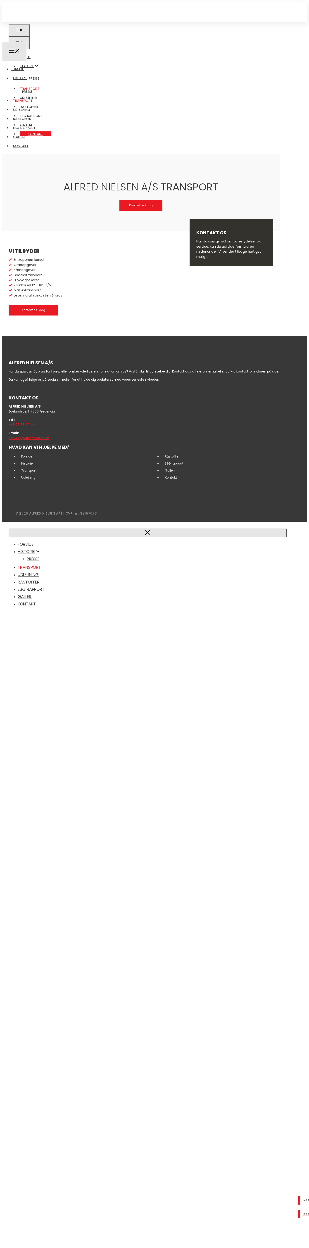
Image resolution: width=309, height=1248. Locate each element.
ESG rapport (24, 127)
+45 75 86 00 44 (22, 424)
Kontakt (35, 133)
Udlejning (21, 109)
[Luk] (148, 533)
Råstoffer (22, 118)
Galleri (19, 136)
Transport (23, 100)
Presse (34, 78)
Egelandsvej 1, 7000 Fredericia (32, 411)
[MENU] (14, 51)
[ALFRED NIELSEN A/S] (17, 39)
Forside (17, 68)
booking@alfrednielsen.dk (29, 438)
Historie (27, 66)
